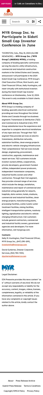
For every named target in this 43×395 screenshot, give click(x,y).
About (10, 381)
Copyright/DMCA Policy (14, 391)
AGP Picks (6, 4)
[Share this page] (39, 21)
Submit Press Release (12, 386)
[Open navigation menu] (4, 21)
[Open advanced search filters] (33, 21)
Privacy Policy (33, 391)
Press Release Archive (25, 381)
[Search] (28, 21)
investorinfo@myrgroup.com (14, 245)
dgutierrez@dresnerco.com (14, 256)
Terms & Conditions (32, 386)
